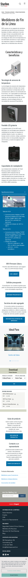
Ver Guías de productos (14, 436)
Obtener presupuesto (14, 295)
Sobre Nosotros (7, 513)
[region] (14, 567)
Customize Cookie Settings (14, 570)
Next (24, 346)
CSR (3, 517)
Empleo (4, 515)
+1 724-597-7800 (7, 545)
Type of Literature (20, 375)
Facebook (3, 555)
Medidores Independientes (9, 479)
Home (3, 12)
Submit (22, 495)
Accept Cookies (14, 575)
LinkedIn (6, 555)
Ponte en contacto (14, 463)
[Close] (26, 559)
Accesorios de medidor (8, 483)
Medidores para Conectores (9, 475)
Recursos (5, 523)
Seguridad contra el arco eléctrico (13, 526)
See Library (14, 274)
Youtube (8, 555)
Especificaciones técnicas (8, 192)
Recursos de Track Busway (10, 531)
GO (14, 384)
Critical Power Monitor (20, 12)
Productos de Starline (9, 12)
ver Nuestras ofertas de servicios (14, 319)
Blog (3, 533)
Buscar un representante (10, 520)
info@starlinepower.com (10, 547)
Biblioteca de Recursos (9, 529)
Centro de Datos (14, 354)
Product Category (7, 375)
